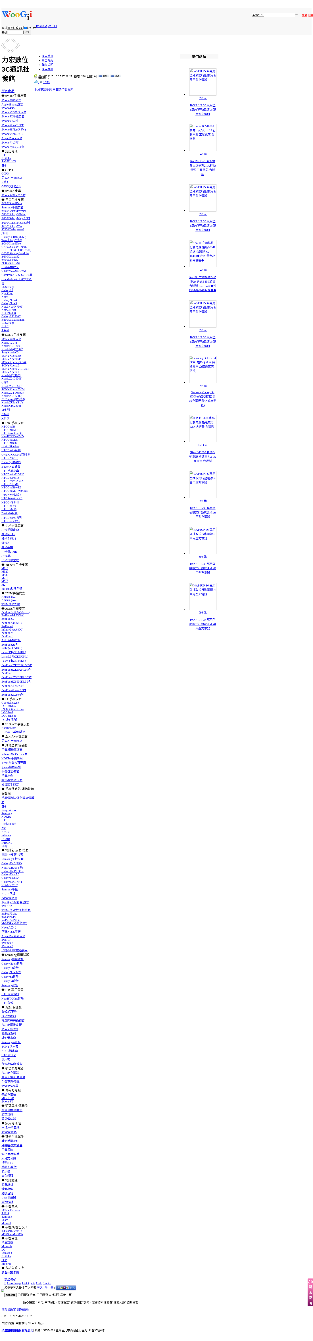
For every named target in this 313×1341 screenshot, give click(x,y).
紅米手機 (7, 547)
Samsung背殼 (9, 985)
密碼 (4, 32)
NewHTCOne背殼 (12, 998)
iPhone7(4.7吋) (10, 142)
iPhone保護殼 (9, 1029)
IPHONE (6, 842)
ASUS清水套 (9, 1050)
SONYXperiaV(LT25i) (14, 368)
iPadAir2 (6, 905)
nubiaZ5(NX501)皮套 (14, 754)
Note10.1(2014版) (12, 867)
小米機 (5, 839)
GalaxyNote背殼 (11, 972)
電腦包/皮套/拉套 (12, 854)
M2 (3, 584)
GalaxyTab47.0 (10, 874)
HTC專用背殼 (10, 994)
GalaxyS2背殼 (10, 976)
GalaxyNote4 (9, 300)
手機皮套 (7, 775)
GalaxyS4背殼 (10, 981)
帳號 (4, 28)
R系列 (5, 182)
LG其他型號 (9, 719)
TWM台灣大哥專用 (13, 762)
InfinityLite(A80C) (12, 629)
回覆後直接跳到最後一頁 (56, 1294)
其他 (4, 165)
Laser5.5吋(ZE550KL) (14, 656)
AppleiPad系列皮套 (13, 936)
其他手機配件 (10, 1141)
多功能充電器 (10, 1072)
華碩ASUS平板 (11, 931)
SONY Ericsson (10, 1210)
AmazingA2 (8, 596)
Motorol (6, 1223)
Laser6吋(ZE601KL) (13, 652)
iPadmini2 (7, 942)
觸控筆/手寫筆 (10, 1154)
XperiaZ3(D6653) (11, 386)
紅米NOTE (8, 534)
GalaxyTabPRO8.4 (12, 871)
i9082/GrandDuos (11, 203)
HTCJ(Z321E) (9, 458)
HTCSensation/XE (12, 433)
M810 (4, 568)
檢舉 (71, 89)
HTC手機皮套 (10, 470)
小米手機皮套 (10, 529)
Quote (31, 1283)
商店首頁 (47, 56)
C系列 (5, 382)
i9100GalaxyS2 (10, 256)
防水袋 (5, 1171)
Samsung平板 (9, 889)
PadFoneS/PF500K (12, 615)
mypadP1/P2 (8, 916)
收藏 (37, 89)
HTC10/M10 (8, 509)
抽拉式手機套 (10, 784)
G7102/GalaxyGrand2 (14, 246)
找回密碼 (41, 26)
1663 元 (202, 445)
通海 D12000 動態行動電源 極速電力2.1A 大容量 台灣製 (202, 457)
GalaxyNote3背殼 (12, 963)
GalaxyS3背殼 (10, 967)
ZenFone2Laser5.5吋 (13, 690)
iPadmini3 (7, 946)
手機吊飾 (7, 1149)
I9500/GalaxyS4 (10, 263)
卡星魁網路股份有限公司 (17, 1330)
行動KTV (7, 1162)
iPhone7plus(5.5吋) (12, 146)
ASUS (5, 831)
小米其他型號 (10, 560)
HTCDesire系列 (11, 450)
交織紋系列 (8, 1033)
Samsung (6, 813)
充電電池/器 (9, 1132)
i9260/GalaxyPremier (13, 210)
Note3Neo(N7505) (12, 306)
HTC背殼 (7, 1002)
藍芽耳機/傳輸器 (11, 1110)
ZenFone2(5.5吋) (11, 622)
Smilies (47, 1283)
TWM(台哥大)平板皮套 (16, 910)
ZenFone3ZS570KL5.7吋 (16, 677)
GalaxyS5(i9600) (11, 316)
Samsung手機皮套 (12, 207)
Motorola (6, 1246)
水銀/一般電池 (10, 1127)
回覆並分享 (28, 1294)
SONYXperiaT (10, 372)
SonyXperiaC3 (10, 352)
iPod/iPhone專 (9, 1085)
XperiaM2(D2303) (12, 349)
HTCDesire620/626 (12, 480)
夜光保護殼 (8, 1016)
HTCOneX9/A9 (10, 521)
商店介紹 (47, 60)
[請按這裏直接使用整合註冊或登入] (65, 1287)
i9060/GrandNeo (11, 243)
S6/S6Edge (7, 287)
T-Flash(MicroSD (11, 1230)
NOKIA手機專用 (12, 758)
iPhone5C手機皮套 (12, 116)
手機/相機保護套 (11, 749)
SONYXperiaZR (11, 355)
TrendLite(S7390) (11, 240)
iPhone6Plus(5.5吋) (12, 125)
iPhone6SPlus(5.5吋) (13, 129)
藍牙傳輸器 (8, 1118)
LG (3, 1249)
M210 (4, 578)
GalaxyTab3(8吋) (11, 863)
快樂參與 (46, 89)
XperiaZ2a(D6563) (12, 392)
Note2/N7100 (9, 309)
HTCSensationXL (11, 498)
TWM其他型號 (10, 604)
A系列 (5, 330)
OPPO (5, 173)
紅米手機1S (8, 538)
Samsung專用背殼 (12, 959)
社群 (304, 15)
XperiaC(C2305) (11, 405)
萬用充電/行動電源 (13, 1077)
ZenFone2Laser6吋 (12, 685)
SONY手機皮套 (11, 339)
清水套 (5, 1059)
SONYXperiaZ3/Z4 (13, 389)
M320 (4, 571)
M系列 (5, 409)
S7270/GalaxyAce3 (12, 229)
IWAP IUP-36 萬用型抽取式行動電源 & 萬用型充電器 (202, 110)
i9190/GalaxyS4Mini (13, 214)
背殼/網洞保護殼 (11, 1064)
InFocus (6, 835)
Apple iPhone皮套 (12, 104)
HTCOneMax (9, 439)
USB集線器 (8, 1197)
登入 (40, 1287)
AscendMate (8, 727)
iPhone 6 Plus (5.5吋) (13, 195)
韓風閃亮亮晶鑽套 (13, 1020)
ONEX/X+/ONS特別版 (15, 454)
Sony (4, 845)
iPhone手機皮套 (11, 100)
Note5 (5, 296)
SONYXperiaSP (11, 358)
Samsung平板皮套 (12, 859)
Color (10, 1283)
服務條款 (23, 1309)
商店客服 (47, 69)
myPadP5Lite (9, 913)
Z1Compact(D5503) (13, 399)
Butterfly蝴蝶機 (10, 466)
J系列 (4, 233)
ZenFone (6, 673)
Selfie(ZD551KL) (11, 648)
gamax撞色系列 (11, 767)
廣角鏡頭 (7, 1175)
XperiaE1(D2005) (11, 345)
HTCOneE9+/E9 (11, 487)
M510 (4, 581)
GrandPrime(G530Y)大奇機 (16, 281)
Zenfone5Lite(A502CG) (15, 612)
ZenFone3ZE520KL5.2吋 (16, 665)
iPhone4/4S (8, 107)
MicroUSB (7, 1098)
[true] (296, 14)
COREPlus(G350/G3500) (16, 250)
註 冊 (52, 26)
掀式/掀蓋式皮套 (11, 780)
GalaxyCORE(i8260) (13, 237)
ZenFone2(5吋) (10, 644)
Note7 (5, 326)
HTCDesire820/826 (12, 474)
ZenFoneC (7, 618)
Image (17, 1283)
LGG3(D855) (9, 715)
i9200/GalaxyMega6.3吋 (15, 222)
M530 (4, 574)
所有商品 (7, 91)
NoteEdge (7, 293)
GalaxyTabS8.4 (10, 877)
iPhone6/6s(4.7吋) (11, 133)
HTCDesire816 (10, 477)
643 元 (203, 154)
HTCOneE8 (8, 426)
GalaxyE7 (7, 290)
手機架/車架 (9, 1167)
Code (39, 1283)
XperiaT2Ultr (9, 342)
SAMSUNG (8, 161)
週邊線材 (7, 1184)
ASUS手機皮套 (11, 640)
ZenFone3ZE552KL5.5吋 (16, 669)
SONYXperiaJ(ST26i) (14, 362)
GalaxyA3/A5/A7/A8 (13, 270)
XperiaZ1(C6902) (11, 395)
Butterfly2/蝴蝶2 (11, 494)
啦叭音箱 (7, 1193)
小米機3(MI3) (9, 551)
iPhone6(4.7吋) (10, 120)
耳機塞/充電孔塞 (11, 1145)
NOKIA (6, 158)
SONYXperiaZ (10, 365)
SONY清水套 (9, 1046)
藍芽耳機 (7, 1114)
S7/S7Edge (7, 322)
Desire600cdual (10, 446)
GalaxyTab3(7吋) (11, 881)
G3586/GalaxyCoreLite (15, 253)
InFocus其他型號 (11, 588)
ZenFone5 (7, 636)
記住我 (31, 28)
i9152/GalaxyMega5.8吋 (15, 218)
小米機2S (7, 555)
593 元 (203, 98)
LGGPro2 (7, 712)
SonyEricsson (9, 810)
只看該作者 (60, 89)
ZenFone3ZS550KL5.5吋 (16, 681)
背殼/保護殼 (9, 1011)
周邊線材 (7, 1202)
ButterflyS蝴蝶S (11, 462)
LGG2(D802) (9, 705)
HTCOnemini (9, 442)
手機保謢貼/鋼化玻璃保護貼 (17, 800)
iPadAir (5, 939)
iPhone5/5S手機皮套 (13, 112)
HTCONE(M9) (10, 484)
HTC (4, 154)
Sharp (4, 1219)
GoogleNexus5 (10, 702)
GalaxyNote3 (9, 303)
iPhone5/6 (7, 1101)
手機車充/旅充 (10, 1081)
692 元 (203, 385)
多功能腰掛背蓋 (11, 1024)
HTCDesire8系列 (11, 517)
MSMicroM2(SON (12, 1234)
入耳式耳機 (8, 1158)
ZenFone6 (7, 632)
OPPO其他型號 (11, 186)
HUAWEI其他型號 (13, 731)
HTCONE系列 (10, 502)
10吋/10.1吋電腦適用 (14, 950)
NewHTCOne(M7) (12, 436)
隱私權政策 (8, 1309)
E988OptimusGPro (12, 709)
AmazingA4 (8, 600)
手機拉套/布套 (10, 771)
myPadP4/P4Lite (11, 920)
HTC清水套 (8, 1055)
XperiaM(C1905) (11, 375)
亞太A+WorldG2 (11, 177)
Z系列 (5, 414)
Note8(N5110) (9, 885)
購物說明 (47, 64)
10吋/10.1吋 (8, 824)
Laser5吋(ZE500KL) (13, 660)
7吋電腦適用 (9, 898)
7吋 (3, 828)
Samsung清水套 (11, 1042)
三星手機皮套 (10, 267)
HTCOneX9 (8, 505)
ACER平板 (8, 893)
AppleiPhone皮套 (11, 138)
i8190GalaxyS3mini (12, 319)
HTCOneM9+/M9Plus (14, 490)
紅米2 (5, 542)
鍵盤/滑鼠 (7, 1189)
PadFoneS (7, 626)
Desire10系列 (9, 513)
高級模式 (10, 1279)
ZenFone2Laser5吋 (12, 694)
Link (25, 1283)
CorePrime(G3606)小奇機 (16, 274)
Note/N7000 (8, 313)
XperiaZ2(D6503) (11, 378)
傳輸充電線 (8, 1094)
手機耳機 (7, 1242)
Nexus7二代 (8, 927)
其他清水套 (8, 1037)
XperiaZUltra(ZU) (12, 402)
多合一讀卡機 (10, 1272)
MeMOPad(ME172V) (14, 923)
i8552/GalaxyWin (11, 226)
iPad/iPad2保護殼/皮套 (15, 902)
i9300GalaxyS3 (10, 259)
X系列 (5, 418)
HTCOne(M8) (9, 429)
